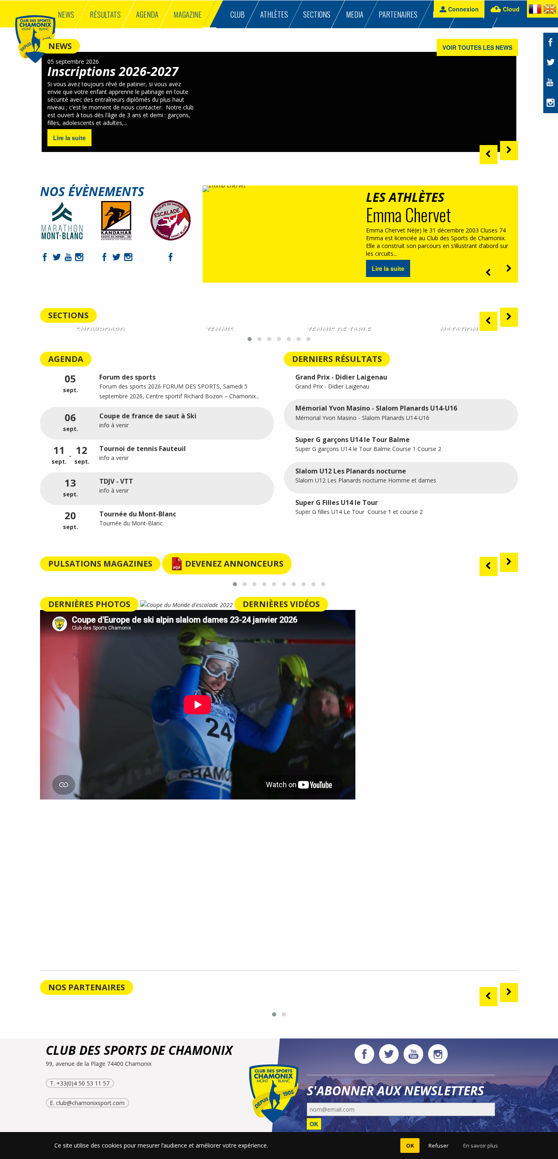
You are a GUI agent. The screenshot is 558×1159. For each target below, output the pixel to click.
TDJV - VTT (116, 481)
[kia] (319, 1001)
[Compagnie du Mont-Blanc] (80, 1001)
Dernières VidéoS (281, 604)
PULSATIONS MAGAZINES (100, 563)
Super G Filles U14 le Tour (336, 502)
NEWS (60, 45)
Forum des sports (127, 377)
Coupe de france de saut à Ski (147, 415)
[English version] (549, 10)
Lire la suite (69, 138)
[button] (249, 339)
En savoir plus (480, 1145)
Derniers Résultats (337, 358)
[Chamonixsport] (35, 40)
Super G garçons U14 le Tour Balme (352, 439)
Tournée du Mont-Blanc (137, 513)
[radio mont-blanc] (478, 1001)
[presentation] (489, 154)
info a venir (114, 458)
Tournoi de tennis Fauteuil (142, 448)
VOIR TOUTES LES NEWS (477, 47)
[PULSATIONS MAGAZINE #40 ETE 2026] (100, 572)
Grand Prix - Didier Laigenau (341, 377)
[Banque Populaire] (239, 1001)
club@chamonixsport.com (90, 1103)
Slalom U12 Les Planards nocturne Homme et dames (366, 480)
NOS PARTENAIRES (86, 987)
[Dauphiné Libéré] (398, 1001)
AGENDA (65, 358)
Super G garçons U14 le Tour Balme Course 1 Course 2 (368, 449)
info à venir (114, 425)
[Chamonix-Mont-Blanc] (159, 1001)
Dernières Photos (89, 604)
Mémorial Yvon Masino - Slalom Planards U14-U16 (376, 408)
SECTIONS (68, 315)
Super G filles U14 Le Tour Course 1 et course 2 (359, 512)
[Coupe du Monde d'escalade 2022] (187, 605)
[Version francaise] (535, 10)
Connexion (462, 9)
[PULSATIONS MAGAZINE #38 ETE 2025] (339, 572)
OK (314, 1124)
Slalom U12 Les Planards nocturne (350, 471)
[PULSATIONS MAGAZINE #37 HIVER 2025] (458, 572)
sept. (70, 384)
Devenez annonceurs (234, 563)
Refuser (439, 1145)
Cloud (510, 9)
